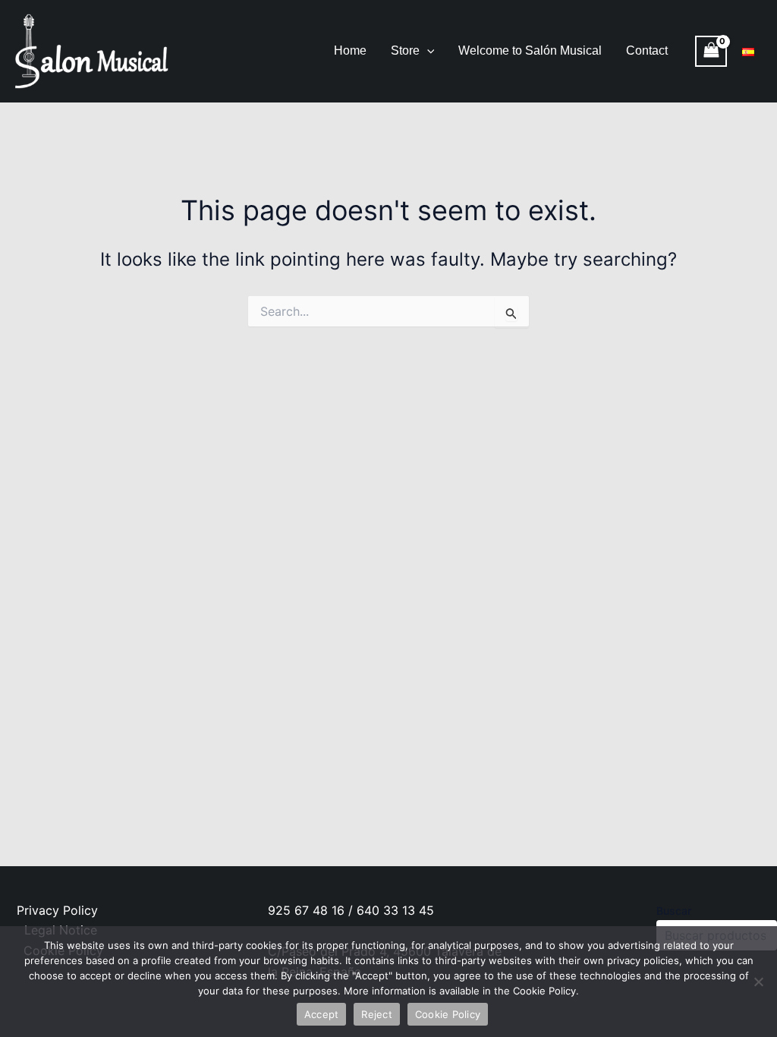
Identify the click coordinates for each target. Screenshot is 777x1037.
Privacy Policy (57, 910)
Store (405, 50)
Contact (647, 50)
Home (350, 50)
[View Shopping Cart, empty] (711, 51)
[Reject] (758, 981)
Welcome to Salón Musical (530, 50)
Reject (376, 1014)
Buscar (673, 910)
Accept (321, 1014)
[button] (427, 50)
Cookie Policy (447, 1014)
